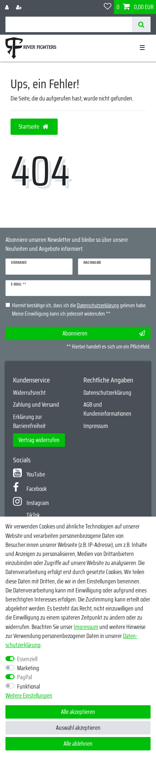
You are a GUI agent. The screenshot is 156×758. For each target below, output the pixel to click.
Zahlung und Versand (36, 404)
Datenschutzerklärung (107, 392)
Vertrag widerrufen (39, 440)
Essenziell (27, 659)
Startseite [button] (29, 126)
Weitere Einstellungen (28, 695)
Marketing (28, 668)
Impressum (95, 426)
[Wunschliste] (107, 7)
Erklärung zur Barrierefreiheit (29, 421)
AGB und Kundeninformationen (107, 409)
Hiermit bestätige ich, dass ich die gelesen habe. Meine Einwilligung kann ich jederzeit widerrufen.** (79, 309)
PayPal (24, 677)
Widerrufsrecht (29, 392)
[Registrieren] (19, 7)
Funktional (28, 686)
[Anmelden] (8, 7)
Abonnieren (74, 333)
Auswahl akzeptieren (78, 727)
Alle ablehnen (78, 743)
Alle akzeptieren (78, 711)
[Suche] (141, 24)
